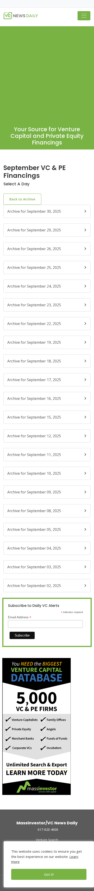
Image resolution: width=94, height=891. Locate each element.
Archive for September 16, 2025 (34, 398)
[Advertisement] (47, 73)
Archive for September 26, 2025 (34, 248)
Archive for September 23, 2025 (34, 304)
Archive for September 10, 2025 (34, 473)
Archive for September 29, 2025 (34, 230)
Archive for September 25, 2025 (34, 267)
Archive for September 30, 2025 (34, 211)
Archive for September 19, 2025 (34, 342)
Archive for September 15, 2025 (34, 417)
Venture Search (47, 840)
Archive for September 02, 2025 (34, 585)
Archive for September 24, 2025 (34, 286)
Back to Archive (22, 199)
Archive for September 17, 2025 (34, 379)
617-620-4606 (48, 829)
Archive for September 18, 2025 (34, 361)
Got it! (49, 874)
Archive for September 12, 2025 (34, 435)
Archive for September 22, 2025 (34, 323)
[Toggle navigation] (84, 15)
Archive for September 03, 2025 (34, 566)
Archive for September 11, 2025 (34, 454)
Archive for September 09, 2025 (34, 492)
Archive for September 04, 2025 (34, 548)
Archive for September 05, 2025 (34, 529)
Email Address (19, 617)
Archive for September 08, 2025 (34, 510)
